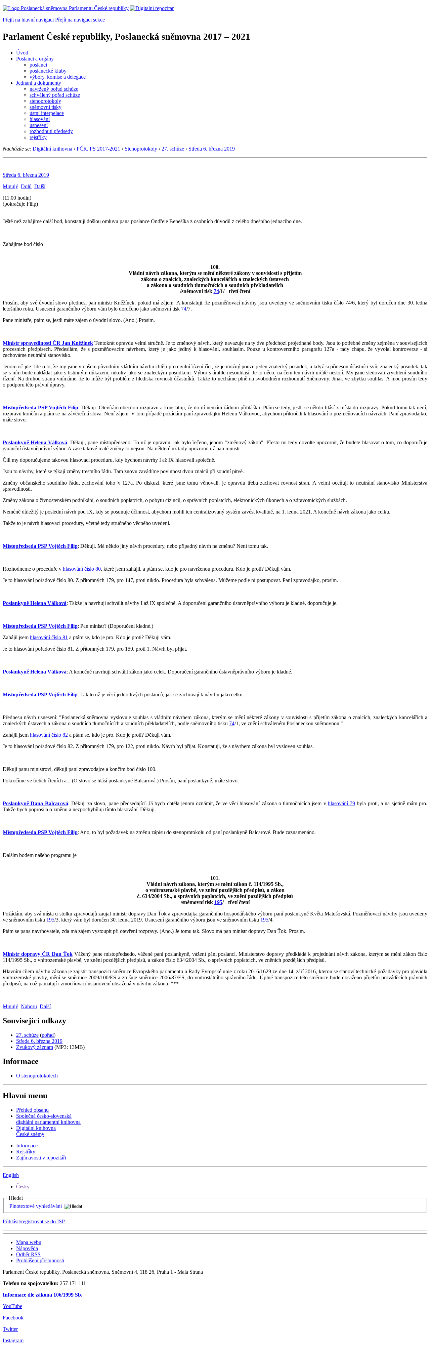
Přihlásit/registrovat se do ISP (34, 1221)
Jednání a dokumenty (38, 83)
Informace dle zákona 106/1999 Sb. (42, 1295)
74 (216, 291)
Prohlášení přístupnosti (40, 1260)
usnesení (39, 125)
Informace (27, 1145)
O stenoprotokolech (37, 1075)
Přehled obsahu (32, 1110)
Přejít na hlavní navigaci (28, 20)
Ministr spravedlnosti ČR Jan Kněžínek (48, 343)
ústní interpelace (47, 113)
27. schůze (173, 149)
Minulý (10, 186)
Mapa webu (28, 1242)
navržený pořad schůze (54, 89)
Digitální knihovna (52, 149)
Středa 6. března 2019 (211, 149)
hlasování (40, 119)
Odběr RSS (28, 1254)
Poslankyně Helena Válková (35, 442)
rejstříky (38, 137)
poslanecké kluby (48, 71)
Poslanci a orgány (35, 59)
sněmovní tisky (45, 107)
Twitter (10, 1329)
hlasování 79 (341, 803)
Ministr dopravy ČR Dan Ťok (38, 954)
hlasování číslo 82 (49, 735)
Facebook (13, 1317)
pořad (48, 1035)
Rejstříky (25, 1151)
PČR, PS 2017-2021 (98, 149)
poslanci (38, 65)
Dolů (26, 186)
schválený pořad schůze (55, 95)
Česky (23, 1186)
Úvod (22, 52)
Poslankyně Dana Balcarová (35, 803)
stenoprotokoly (45, 101)
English (11, 1175)
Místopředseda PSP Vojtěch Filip (40, 407)
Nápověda (27, 1248)
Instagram (13, 1340)
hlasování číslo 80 (82, 569)
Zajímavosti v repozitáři (41, 1157)
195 (218, 902)
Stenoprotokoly (141, 149)
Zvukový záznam (34, 1047)
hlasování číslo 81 (49, 637)
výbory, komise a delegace (58, 77)
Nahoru (29, 1006)
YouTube (12, 1306)
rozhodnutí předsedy (51, 131)
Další (39, 186)
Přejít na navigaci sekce (80, 20)
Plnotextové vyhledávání (35, 1206)
